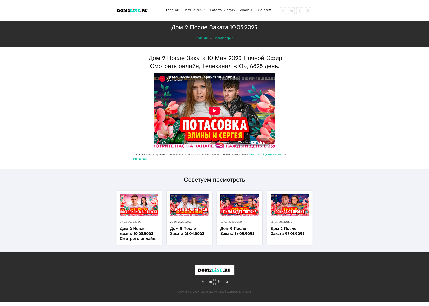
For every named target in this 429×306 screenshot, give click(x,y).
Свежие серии (194, 10)
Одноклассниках (273, 154)
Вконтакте (255, 154)
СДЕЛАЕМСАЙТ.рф (239, 291)
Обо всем (263, 10)
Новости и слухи (223, 10)
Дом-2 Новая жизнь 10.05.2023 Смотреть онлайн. (138, 234)
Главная (172, 10)
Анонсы (246, 10)
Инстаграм (140, 158)
